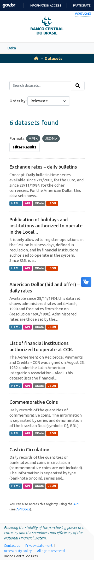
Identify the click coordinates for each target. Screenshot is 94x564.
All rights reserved (51, 551)
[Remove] (37, 138)
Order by (17, 101)
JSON (52, 203)
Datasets (53, 58)
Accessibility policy (18, 551)
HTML (15, 203)
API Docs (23, 509)
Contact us (12, 545)
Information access (45, 5)
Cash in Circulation (29, 449)
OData (39, 203)
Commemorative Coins (33, 402)
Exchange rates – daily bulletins (43, 166)
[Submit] (78, 85)
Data (11, 48)
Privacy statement (38, 545)
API (27, 203)
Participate (82, 5)
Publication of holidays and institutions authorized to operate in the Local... (46, 225)
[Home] (36, 58)
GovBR (8, 5)
